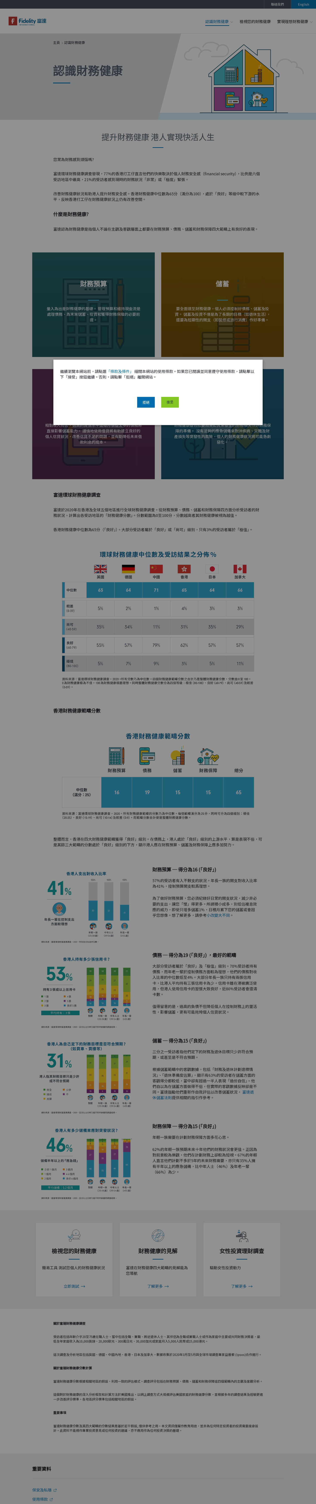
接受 (170, 402)
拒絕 (146, 402)
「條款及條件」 (119, 371)
